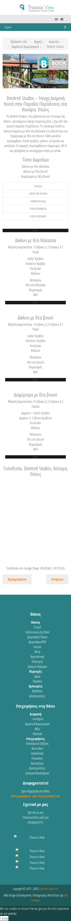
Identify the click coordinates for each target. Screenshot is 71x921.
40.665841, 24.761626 (52, 568)
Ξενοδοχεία (37, 719)
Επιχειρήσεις (35, 738)
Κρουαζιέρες (37, 763)
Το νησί (37, 627)
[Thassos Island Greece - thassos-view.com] (35, 7)
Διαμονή (35, 714)
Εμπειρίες (35, 686)
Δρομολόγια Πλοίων (37, 637)
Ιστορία (37, 646)
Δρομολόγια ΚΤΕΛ (37, 642)
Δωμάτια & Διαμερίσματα (37, 724)
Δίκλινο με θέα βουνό (35, 171)
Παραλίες (37, 681)
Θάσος (35, 622)
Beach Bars (37, 748)
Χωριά (37, 676)
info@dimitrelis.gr (38, 201)
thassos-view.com (49, 888)
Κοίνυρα (38, 186)
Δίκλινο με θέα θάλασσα (35, 166)
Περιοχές (35, 671)
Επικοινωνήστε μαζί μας (35, 817)
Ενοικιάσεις (37, 758)
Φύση (37, 651)
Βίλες (37, 729)
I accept (4, 918)
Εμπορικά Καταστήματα (37, 773)
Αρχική (8, 27)
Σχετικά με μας (36, 812)
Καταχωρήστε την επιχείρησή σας (35, 796)
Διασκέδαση (37, 753)
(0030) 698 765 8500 (38, 194)
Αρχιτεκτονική (37, 656)
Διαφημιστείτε (35, 822)
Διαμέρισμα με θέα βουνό (35, 176)
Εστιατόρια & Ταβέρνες (37, 743)
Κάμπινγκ (37, 733)
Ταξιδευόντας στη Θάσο (37, 632)
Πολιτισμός (37, 661)
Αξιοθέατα (37, 691)
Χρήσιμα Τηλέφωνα (37, 666)
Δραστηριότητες (37, 696)
